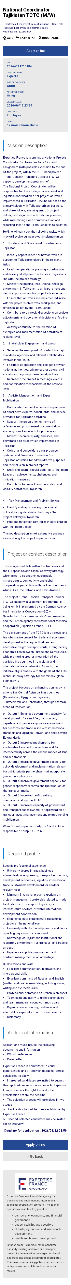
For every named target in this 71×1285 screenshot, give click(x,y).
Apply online (35, 51)
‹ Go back (35, 1156)
